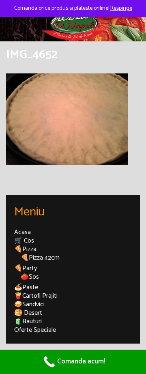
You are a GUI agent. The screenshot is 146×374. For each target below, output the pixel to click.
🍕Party (25, 268)
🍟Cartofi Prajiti (36, 295)
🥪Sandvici (29, 304)
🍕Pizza (25, 249)
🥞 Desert (28, 312)
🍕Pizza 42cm (40, 257)
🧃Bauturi (28, 321)
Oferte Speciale (35, 330)
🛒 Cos (24, 240)
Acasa (22, 232)
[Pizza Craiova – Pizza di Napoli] (73, 23)
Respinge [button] (121, 8)
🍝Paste (26, 287)
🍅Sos (30, 276)
